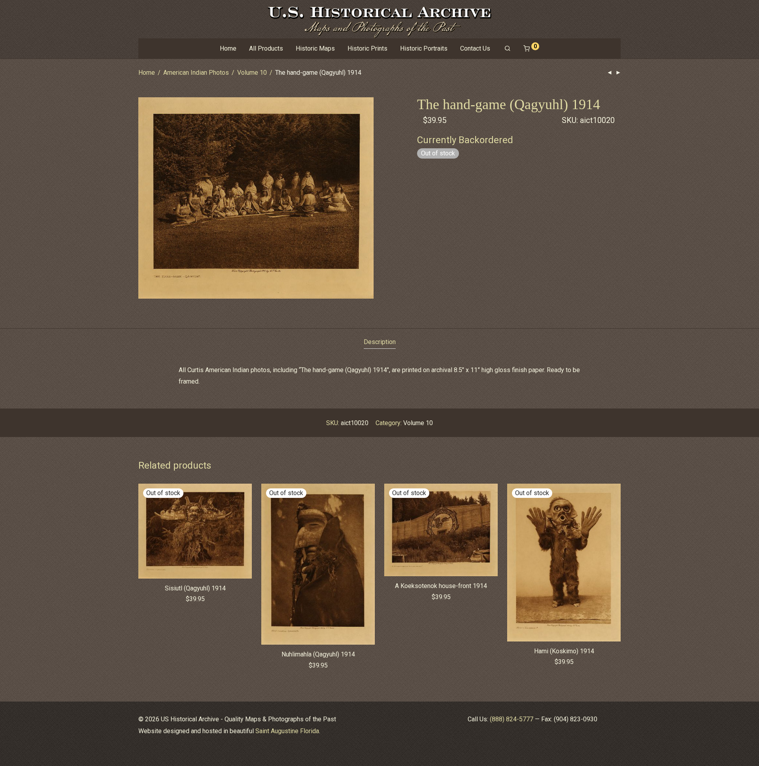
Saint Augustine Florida (287, 731)
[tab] (379, 342)
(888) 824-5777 (511, 719)
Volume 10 (252, 72)
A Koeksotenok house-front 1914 (441, 586)
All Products (266, 48)
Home (228, 48)
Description (380, 342)
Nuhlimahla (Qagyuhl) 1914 (318, 654)
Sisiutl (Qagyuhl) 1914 (195, 588)
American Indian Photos (196, 72)
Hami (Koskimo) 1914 (564, 651)
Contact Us (475, 48)
